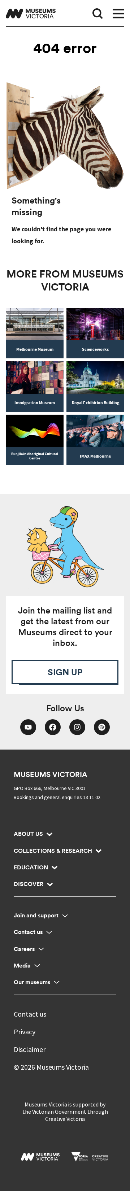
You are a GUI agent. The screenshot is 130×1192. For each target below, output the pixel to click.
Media (22, 965)
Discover (28, 884)
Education (31, 867)
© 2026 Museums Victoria (51, 1066)
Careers (24, 949)
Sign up (65, 672)
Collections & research (53, 850)
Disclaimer (30, 1049)
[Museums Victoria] (31, 13)
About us (28, 833)
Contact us (28, 932)
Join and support (36, 915)
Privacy (24, 1031)
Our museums (32, 982)
